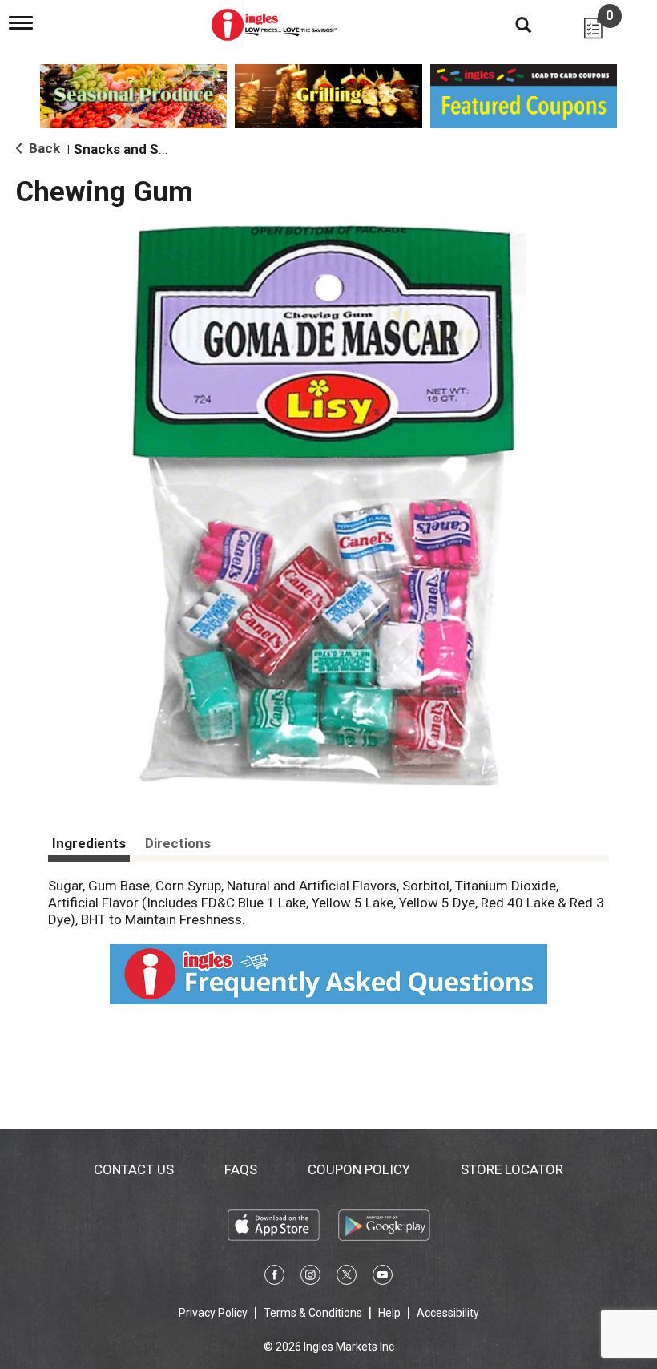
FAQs (240, 1169)
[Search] (511, 24)
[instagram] (310, 1277)
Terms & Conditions (313, 1312)
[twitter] (347, 1277)
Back (43, 148)
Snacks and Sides (129, 149)
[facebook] (274, 1277)
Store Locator (512, 1169)
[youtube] (383, 1277)
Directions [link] (178, 843)
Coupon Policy (359, 1169)
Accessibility (448, 1312)
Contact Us (134, 1169)
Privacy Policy (213, 1312)
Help (389, 1312)
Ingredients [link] (89, 843)
